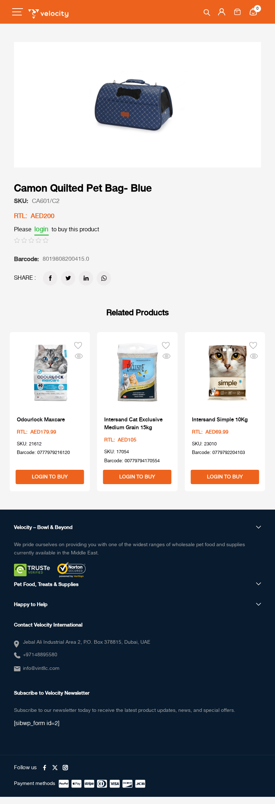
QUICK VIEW (79, 356)
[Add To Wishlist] (78, 344)
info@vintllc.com (41, 668)
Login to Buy (50, 477)
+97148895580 (40, 655)
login (41, 229)
